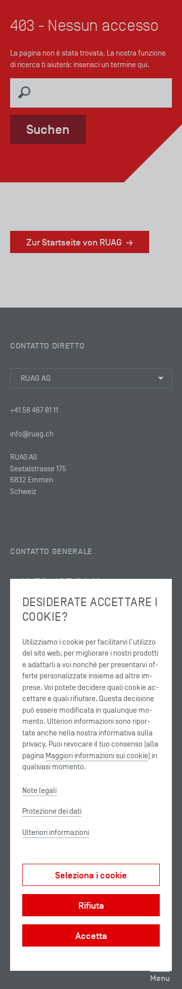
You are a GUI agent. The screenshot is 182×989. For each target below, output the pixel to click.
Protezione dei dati (51, 811)
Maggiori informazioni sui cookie (97, 755)
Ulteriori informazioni (55, 832)
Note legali (39, 790)
